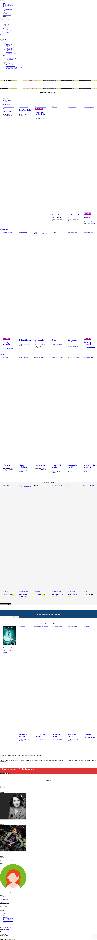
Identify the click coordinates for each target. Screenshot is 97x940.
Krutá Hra (7, 111)
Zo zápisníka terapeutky (40, 735)
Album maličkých (23, 466)
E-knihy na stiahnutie (10, 66)
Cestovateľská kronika (57, 466)
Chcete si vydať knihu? (8, 9)
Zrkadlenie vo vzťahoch (24, 735)
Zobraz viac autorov (4, 903)
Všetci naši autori (9, 59)
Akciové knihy (9, 52)
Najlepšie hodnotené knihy (12, 50)
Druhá (54, 340)
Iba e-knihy (8, 45)
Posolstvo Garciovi (87, 343)
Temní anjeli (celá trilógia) (40, 113)
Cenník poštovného (4, 773)
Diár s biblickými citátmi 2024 (90, 466)
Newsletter (5, 6)
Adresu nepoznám (88, 218)
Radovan (2, 789)
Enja (1, 821)
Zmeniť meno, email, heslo (12, 68)
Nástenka (8, 63)
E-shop (4, 3)
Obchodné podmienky (8, 5)
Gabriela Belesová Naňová (5, 892)
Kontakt (7, 60)
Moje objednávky (10, 64)
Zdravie (87, 595)
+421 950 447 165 (8, 927)
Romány (38, 595)
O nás (7, 29)
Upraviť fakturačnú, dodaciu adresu (14, 67)
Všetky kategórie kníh (11, 53)
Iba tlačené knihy (9, 44)
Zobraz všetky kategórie (5, 604)
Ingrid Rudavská (3, 853)
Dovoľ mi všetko (25, 110)
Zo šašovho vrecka (56, 735)
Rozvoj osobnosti (58, 595)
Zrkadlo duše (7, 648)
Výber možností (9, 115)
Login (4, 10)
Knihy (4, 43)
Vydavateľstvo (6, 55)
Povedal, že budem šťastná (40, 341)
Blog (4, 8)
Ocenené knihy (9, 49)
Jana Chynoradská (4, 899)
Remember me (16, 15)
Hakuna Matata (25, 340)
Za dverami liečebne (72, 341)
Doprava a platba (7, 4)
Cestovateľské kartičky (73, 466)
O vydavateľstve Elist (10, 57)
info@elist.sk (6, 929)
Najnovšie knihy (9, 48)
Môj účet (5, 62)
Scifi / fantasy (73, 595)
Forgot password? (7, 15)
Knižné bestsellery (10, 46)
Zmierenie (88, 734)
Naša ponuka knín (8, 80)
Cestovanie (7, 595)
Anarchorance (40, 465)
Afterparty (56, 215)
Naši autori (5, 917)
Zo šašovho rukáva (72, 735)
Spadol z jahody (74, 215)
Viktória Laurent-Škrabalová (6, 860)
